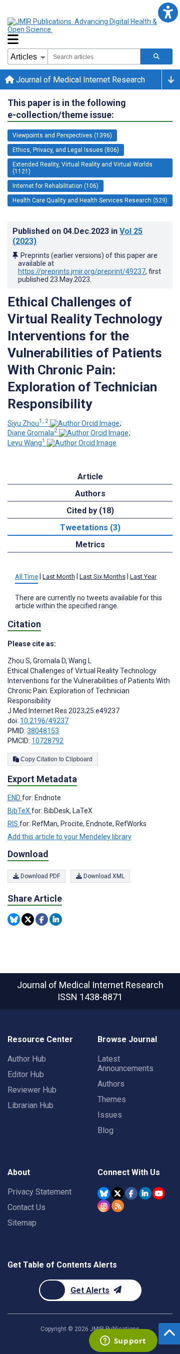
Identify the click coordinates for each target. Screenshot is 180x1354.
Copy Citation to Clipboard (55, 759)
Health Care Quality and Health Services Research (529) (90, 200)
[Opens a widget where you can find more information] (123, 1341)
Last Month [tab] (58, 576)
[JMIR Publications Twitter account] (118, 1193)
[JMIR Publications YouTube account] (158, 1193)
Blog (106, 1130)
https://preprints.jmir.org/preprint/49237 (82, 271)
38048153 (43, 731)
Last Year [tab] (143, 576)
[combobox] (94, 56)
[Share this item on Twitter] (28, 919)
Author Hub (27, 1059)
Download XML (103, 876)
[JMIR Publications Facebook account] (131, 1193)
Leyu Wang (27, 443)
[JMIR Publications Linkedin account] (145, 1193)
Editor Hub (26, 1074)
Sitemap (22, 1223)
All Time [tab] (26, 576)
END (15, 798)
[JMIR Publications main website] (90, 25)
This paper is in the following (67, 108)
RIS (14, 824)
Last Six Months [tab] (103, 576)
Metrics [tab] (90, 544)
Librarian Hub (31, 1105)
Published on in (77, 236)
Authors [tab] (90, 493)
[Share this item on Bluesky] (14, 919)
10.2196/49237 (44, 721)
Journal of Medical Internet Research (79, 79)
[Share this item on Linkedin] (56, 919)
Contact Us (27, 1207)
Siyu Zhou (28, 423)
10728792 (48, 741)
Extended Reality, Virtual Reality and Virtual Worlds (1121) (82, 168)
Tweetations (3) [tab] (90, 527)
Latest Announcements (126, 1063)
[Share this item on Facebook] (42, 919)
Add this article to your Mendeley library (70, 837)
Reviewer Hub (32, 1090)
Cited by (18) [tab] (90, 510)
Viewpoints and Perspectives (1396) (62, 135)
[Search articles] (156, 56)
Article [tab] (90, 476)
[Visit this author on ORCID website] (85, 423)
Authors (111, 1084)
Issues (110, 1115)
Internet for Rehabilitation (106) (55, 185)
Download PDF (39, 876)
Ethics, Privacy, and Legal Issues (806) (65, 149)
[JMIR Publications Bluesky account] (104, 1193)
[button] (167, 12)
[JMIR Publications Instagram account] (104, 1206)
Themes (112, 1099)
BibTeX (20, 811)
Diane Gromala (33, 433)
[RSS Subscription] (118, 1206)
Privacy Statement (40, 1192)
